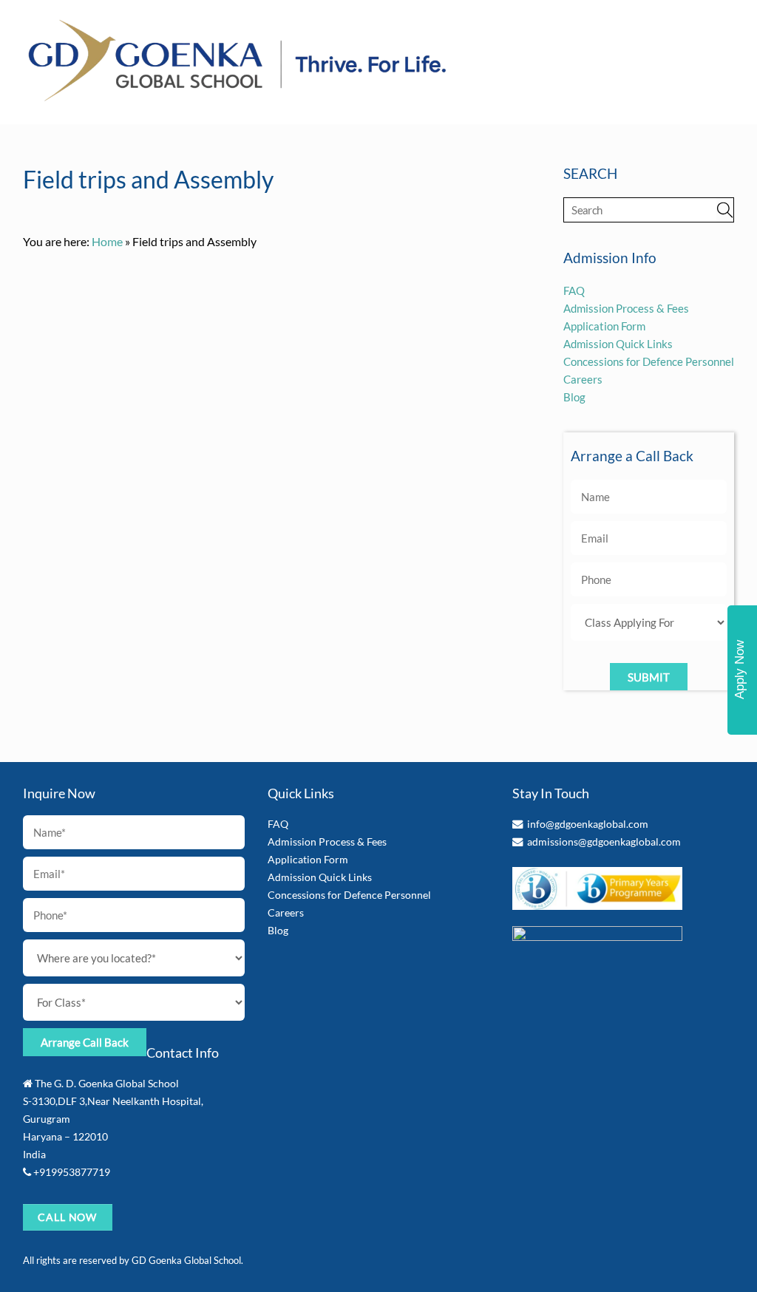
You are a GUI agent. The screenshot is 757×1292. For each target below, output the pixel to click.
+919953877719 (71, 1172)
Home (107, 241)
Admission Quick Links (618, 343)
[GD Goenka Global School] (237, 97)
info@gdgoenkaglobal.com (587, 823)
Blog (574, 397)
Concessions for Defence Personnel (648, 361)
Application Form (604, 326)
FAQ (574, 290)
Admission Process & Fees (626, 308)
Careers (582, 379)
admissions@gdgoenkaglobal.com (604, 841)
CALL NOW (68, 1217)
